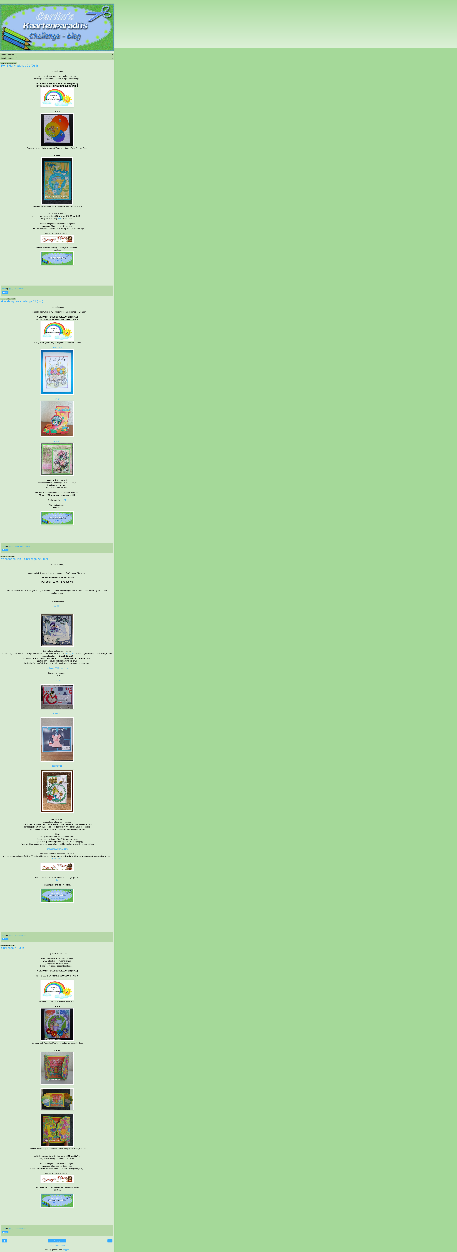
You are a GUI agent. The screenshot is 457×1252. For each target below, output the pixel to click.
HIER (60, 219)
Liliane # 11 (57, 766)
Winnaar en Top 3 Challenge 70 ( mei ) (25, 558)
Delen (5, 292)
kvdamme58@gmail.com (57, 668)
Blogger (66, 1250)
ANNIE (57, 441)
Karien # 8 (57, 714)
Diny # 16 (57, 680)
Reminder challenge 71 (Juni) (19, 65)
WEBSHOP (57, 859)
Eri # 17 (57, 606)
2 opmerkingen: (21, 935)
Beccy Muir (70, 653)
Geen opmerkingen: (22, 546)
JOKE (57, 399)
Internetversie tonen (57, 1245)
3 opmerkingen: (21, 1228)
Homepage (57, 1241)
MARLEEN (57, 347)
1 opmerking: (20, 289)
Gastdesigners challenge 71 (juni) (22, 301)
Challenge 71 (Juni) (13, 947)
